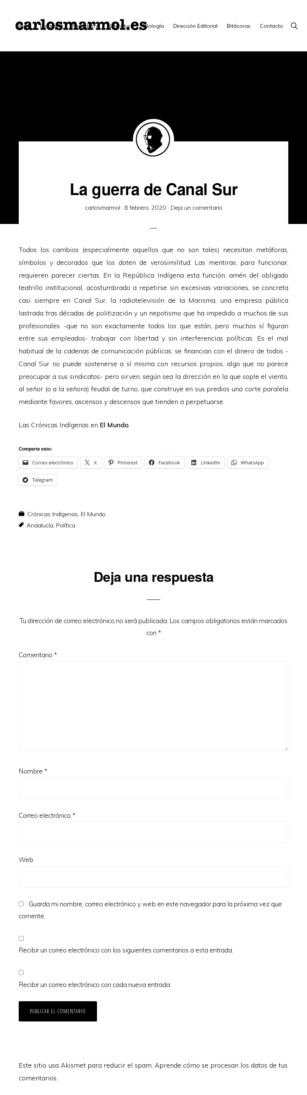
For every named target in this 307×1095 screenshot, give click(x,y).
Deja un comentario (196, 207)
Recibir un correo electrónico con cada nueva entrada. (95, 984)
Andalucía (40, 525)
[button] (294, 26)
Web (26, 860)
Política (65, 525)
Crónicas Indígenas (52, 514)
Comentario (38, 655)
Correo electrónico (47, 815)
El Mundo (93, 514)
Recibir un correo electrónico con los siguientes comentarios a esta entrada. (126, 950)
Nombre (33, 771)
